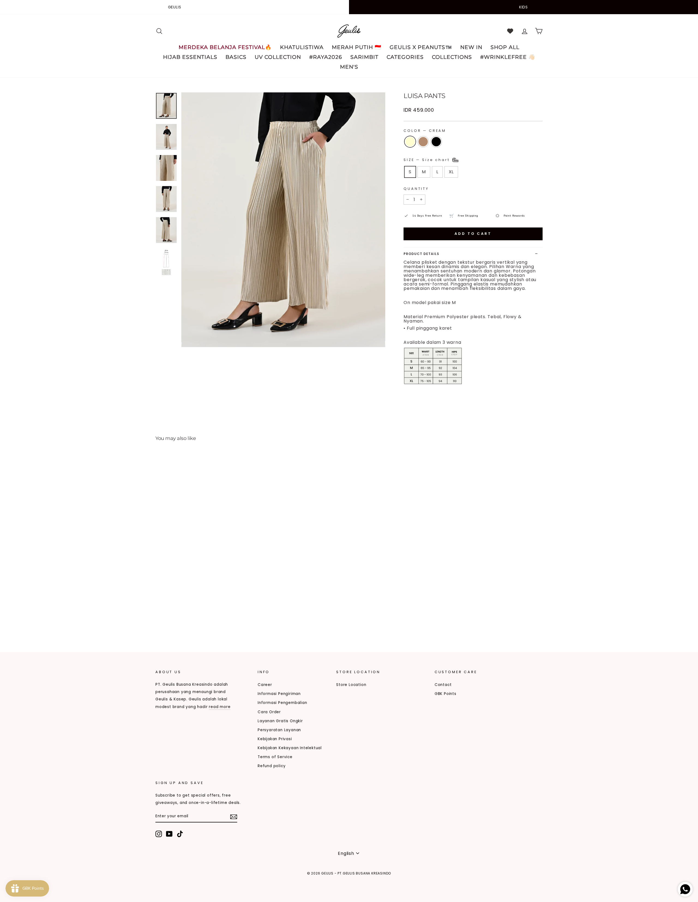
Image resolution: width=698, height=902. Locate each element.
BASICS (235, 57)
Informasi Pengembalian (282, 702)
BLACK (436, 141)
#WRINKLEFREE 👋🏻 (507, 57)
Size (428, 159)
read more (219, 706)
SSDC (183, 882)
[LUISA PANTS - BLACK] (173, 620)
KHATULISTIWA (302, 47)
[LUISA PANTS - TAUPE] (166, 620)
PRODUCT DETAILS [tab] (421, 253)
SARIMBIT (364, 57)
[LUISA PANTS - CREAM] (159, 620)
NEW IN (471, 47)
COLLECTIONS (452, 57)
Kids (523, 7)
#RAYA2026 (325, 57)
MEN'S (349, 67)
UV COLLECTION (278, 57)
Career (265, 684)
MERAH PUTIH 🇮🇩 (356, 47)
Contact (443, 684)
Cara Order (269, 712)
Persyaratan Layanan (279, 730)
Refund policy (271, 766)
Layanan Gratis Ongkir (280, 721)
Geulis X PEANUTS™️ (421, 47)
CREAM (410, 141)
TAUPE (423, 141)
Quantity (416, 188)
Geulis (174, 7)
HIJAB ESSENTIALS (190, 57)
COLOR (425, 130)
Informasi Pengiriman (279, 693)
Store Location (351, 684)
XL (451, 172)
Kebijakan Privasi (275, 739)
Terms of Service (275, 757)
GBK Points (445, 693)
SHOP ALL (505, 47)
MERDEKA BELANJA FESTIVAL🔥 (225, 47)
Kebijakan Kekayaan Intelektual (290, 748)
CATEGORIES (405, 57)
